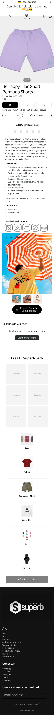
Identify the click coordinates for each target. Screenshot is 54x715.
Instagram (7, 674)
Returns (5, 653)
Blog (4, 633)
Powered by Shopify (33, 704)
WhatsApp (7, 668)
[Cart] (50, 16)
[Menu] (3, 16)
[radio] (15, 131)
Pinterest (6, 680)
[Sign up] (43, 695)
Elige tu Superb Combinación (28, 309)
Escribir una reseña (27, 337)
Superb (22, 704)
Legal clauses (8, 647)
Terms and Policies (27, 710)
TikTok (5, 677)
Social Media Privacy (11, 650)
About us (6, 639)
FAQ (4, 636)
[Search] (10, 16)
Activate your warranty (12, 642)
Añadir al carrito (27, 579)
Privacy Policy (8, 656)
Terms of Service (9, 645)
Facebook (6, 671)
